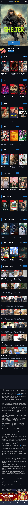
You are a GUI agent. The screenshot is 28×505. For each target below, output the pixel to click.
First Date (3, 368)
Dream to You (13, 236)
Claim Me (23, 166)
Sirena (5, 166)
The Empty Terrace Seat (6, 355)
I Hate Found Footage (23, 213)
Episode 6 (3, 317)
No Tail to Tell (24, 189)
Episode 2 (3, 342)
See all (25, 56)
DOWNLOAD (11, 50)
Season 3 (3, 259)
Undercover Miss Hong (16, 189)
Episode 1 (16, 342)
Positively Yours (7, 189)
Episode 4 (3, 330)
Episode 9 (16, 291)
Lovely (5, 143)
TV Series (10, 503)
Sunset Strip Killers (14, 96)
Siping (20, 120)
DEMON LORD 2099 (16, 143)
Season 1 (12, 259)
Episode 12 (3, 278)
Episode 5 (16, 317)
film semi (18, 406)
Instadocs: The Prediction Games (8, 213)
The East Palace (4, 236)
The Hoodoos (21, 96)
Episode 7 (16, 304)
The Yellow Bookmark (18, 368)
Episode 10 (3, 291)
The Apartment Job (23, 236)
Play (21, 42)
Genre (17, 503)
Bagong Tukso (15, 166)
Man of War (21, 73)
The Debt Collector (5, 73)
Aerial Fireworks (17, 355)
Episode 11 (16, 278)
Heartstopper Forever (5, 120)
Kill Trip (2, 96)
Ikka (11, 120)
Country (24, 503)
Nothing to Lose (13, 73)
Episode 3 (16, 330)
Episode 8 (3, 304)
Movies (3, 503)
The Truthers (12, 213)
